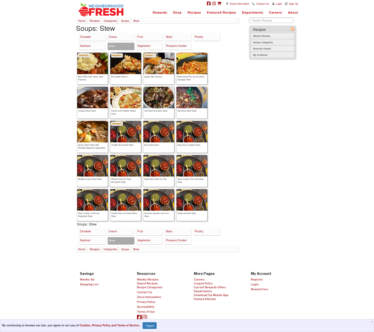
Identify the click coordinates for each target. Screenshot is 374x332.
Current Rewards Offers (210, 287)
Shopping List (89, 284)
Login (279, 3)
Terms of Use (146, 311)
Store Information (239, 3)
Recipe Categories (263, 42)
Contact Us (262, 3)
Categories (110, 21)
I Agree (149, 326)
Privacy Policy (146, 302)
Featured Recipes (221, 12)
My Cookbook (260, 54)
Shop (177, 12)
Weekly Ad (87, 279)
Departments (252, 12)
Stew (136, 21)
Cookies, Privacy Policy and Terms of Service (109, 325)
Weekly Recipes (261, 35)
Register (257, 279)
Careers (275, 12)
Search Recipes (147, 283)
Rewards (160, 12)
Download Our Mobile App (211, 295)
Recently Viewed (262, 48)
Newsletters (259, 289)
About (293, 12)
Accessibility (145, 306)
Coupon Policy (203, 283)
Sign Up (293, 3)
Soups (125, 21)
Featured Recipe (205, 299)
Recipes (194, 12)
